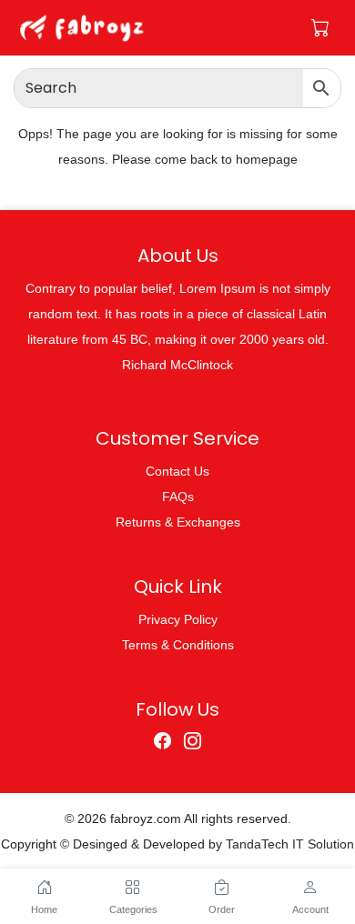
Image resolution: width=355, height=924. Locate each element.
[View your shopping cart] (320, 27)
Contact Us (177, 471)
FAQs (178, 496)
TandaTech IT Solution (290, 844)
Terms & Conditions (178, 645)
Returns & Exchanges (178, 522)
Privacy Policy (178, 619)
